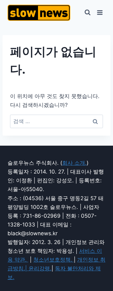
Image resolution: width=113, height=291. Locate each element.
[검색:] (56, 121)
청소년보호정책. (53, 260)
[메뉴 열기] (99, 12)
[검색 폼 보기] (87, 12)
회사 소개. (74, 163)
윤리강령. (40, 268)
